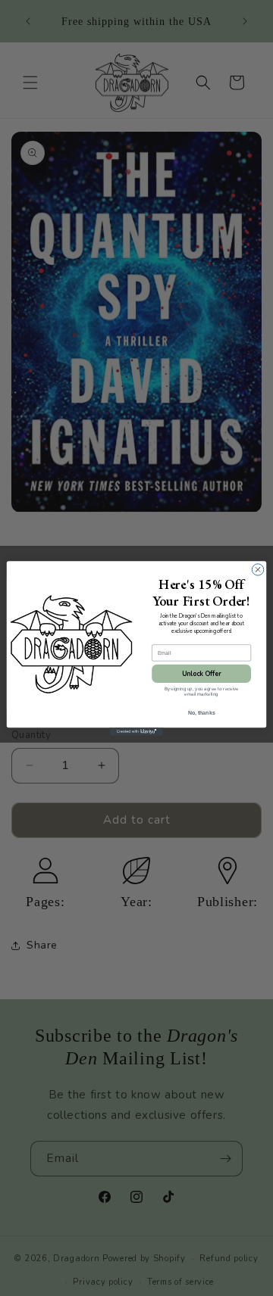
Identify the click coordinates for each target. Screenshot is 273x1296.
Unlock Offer (201, 673)
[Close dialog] (257, 569)
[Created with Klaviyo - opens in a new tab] (136, 731)
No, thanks (201, 712)
